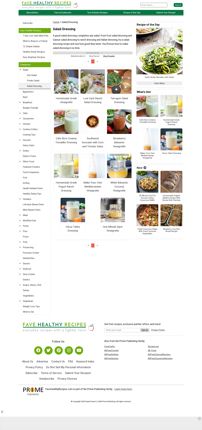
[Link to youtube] (79, 350)
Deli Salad (32, 75)
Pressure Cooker (31, 252)
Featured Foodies (31, 167)
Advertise (42, 361)
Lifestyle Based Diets (33, 204)
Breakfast (27, 102)
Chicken (26, 124)
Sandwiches (28, 258)
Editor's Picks (29, 156)
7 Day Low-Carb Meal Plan (35, 35)
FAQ (70, 361)
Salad (25, 70)
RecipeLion (153, 346)
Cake (25, 113)
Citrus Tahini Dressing (73, 228)
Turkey (26, 290)
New (139, 167)
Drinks (26, 150)
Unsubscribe (46, 378)
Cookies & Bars (30, 129)
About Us (27, 361)
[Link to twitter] (48, 350)
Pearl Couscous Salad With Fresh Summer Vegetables (147, 231)
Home (56, 22)
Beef (25, 97)
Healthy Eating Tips (32, 193)
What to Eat (28, 312)
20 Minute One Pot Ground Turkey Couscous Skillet (147, 198)
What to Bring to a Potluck (35, 41)
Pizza (25, 236)
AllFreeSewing (111, 358)
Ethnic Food (28, 161)
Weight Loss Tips (31, 306)
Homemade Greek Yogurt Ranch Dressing (66, 186)
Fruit (25, 177)
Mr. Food (152, 350)
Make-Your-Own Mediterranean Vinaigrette (92, 186)
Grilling (26, 183)
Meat (25, 215)
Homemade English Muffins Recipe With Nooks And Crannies (171, 198)
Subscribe (28, 23)
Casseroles (28, 118)
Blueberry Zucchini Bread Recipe (171, 230)
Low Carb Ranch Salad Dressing (92, 100)
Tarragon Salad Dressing (119, 100)
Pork (25, 242)
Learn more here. (123, 389)
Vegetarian (28, 301)
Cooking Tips (29, 134)
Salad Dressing (34, 86)
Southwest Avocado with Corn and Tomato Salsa (93, 142)
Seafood (27, 269)
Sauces (26, 263)
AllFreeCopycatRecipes (159, 354)
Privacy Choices (67, 378)
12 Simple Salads (31, 46)
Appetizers (28, 91)
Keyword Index (85, 361)
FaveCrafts (109, 346)
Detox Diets (28, 145)
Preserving (28, 247)
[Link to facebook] (38, 350)
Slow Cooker (29, 274)
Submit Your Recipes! (78, 373)
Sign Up (145, 330)
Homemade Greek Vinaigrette (66, 100)
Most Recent (94, 56)
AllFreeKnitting (111, 354)
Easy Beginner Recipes (34, 57)
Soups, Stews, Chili (32, 285)
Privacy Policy (34, 367)
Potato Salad (33, 80)
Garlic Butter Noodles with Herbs (159, 77)
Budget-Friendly (30, 108)
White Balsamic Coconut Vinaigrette (119, 186)
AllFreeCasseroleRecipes (160, 358)
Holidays (27, 199)
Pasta (25, 226)
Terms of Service (51, 373)
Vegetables (28, 295)
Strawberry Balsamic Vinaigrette (119, 142)
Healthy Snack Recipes (34, 52)
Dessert (27, 140)
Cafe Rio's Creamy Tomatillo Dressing (66, 140)
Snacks (26, 279)
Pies (25, 231)
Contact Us (58, 361)
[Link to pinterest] (59, 350)
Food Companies (31, 172)
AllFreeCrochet (111, 350)
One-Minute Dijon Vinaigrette (113, 228)
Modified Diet (29, 220)
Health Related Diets (33, 188)
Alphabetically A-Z (78, 56)
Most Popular (109, 56)
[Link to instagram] (69, 350)
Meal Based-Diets (31, 210)
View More (159, 83)
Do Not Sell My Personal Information (68, 367)
